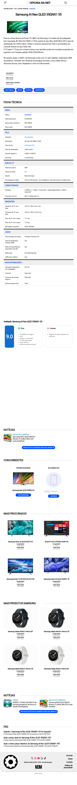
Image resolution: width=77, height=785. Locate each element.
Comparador (39, 90)
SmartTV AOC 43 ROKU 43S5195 (56, 542)
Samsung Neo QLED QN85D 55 (23, 490)
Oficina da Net (8, 8)
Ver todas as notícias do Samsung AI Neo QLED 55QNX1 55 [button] (38, 711)
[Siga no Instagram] (35, 758)
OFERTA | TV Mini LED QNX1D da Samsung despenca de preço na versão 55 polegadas (24, 704)
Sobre (70, 759)
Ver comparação (23, 495)
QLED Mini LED (29, 145)
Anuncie (69, 755)
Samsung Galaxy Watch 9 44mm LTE (56, 631)
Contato (69, 762)
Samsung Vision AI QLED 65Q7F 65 (20, 542)
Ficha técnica (9, 90)
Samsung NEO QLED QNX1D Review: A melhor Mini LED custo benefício (24, 439)
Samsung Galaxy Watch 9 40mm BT (56, 669)
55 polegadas (29, 137)
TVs (15, 8)
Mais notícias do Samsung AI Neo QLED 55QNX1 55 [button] (38, 447)
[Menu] (8, 3)
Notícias (28, 90)
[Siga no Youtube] (38, 758)
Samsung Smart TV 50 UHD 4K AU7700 (20, 579)
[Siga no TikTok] (45, 758)
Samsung (32, 8)
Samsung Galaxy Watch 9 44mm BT (20, 631)
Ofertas (15, 700)
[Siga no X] (32, 758)
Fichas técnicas (23, 8)
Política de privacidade (68, 766)
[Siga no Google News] (42, 758)
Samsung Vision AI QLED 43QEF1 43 (56, 579)
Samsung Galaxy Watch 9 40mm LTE (20, 669)
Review (20, 90)
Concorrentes (13, 460)
